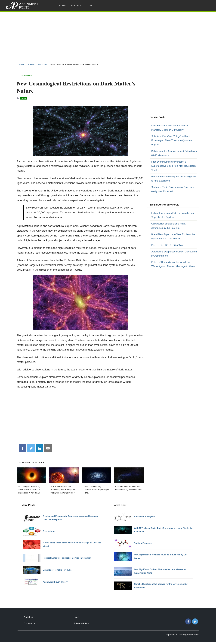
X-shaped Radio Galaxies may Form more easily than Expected (173, 189)
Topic (89, 5)
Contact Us (30, 623)
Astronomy (25, 75)
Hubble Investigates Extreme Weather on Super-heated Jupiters (172, 215)
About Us (29, 617)
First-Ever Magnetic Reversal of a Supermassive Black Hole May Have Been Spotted (173, 165)
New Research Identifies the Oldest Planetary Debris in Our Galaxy (169, 127)
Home (62, 5)
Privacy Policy (81, 623)
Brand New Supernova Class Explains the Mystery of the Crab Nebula (173, 236)
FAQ (76, 617)
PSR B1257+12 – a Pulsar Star (167, 245)
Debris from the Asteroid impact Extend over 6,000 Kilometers (174, 153)
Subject (76, 5)
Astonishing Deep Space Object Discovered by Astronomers (174, 253)
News (23, 98)
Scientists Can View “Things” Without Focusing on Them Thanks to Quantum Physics (171, 140)
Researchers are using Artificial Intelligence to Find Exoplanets (173, 178)
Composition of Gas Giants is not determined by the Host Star (168, 225)
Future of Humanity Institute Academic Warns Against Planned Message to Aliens (173, 264)
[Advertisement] (108, 36)
